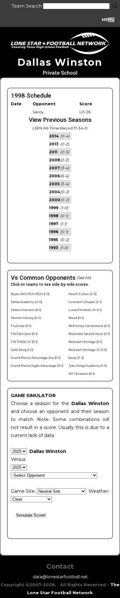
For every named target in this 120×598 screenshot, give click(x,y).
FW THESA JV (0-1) (24, 341)
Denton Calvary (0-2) (26, 318)
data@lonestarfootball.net (60, 576)
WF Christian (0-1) (81, 373)
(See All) (84, 277)
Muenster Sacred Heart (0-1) (89, 334)
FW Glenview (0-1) (24, 334)
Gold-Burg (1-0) (22, 349)
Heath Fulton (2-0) (82, 294)
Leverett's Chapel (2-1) (85, 302)
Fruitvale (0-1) (21, 326)
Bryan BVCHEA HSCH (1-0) (30, 294)
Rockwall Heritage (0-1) (85, 341)
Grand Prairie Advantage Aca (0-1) (35, 357)
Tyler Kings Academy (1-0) (87, 365)
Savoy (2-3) (76, 357)
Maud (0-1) (76, 318)
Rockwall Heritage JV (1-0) (87, 349)
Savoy (38, 111)
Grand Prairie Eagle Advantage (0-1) (37, 365)
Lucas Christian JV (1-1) (85, 310)
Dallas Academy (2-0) (26, 302)
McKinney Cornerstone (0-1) (89, 326)
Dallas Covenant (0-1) (26, 310)
